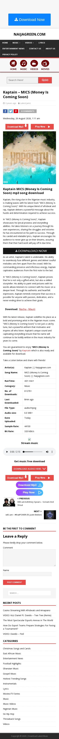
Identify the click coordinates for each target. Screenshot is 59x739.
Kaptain (26, 350)
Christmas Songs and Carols (17, 648)
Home (5, 42)
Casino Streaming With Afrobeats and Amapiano (26, 610)
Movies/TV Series (11, 693)
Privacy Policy (10, 54)
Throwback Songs (12, 718)
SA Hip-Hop (8, 713)
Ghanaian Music (11, 668)
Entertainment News (13, 48)
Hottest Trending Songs (14, 678)
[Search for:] (29, 593)
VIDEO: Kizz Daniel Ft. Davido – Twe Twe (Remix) (27, 615)
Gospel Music (9, 673)
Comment (8, 547)
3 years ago (10, 103)
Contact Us (35, 48)
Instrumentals (9, 683)
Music (15, 42)
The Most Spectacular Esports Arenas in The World (28, 620)
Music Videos (9, 703)
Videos (28, 42)
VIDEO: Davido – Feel (13, 633)
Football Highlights (12, 663)
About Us (50, 48)
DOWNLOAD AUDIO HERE (27, 468)
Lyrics (42, 42)
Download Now (31, 19)
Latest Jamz (25, 103)
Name (6, 570)
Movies (45, 69)
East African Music (12, 653)
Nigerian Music (10, 708)
